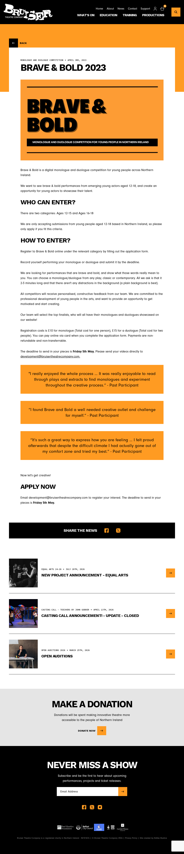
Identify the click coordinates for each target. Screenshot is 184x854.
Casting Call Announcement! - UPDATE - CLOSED (90, 615)
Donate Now (86, 730)
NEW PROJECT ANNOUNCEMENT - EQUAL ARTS (84, 575)
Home (99, 8)
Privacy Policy (131, 838)
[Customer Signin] (155, 8)
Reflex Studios (160, 838)
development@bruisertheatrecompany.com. (50, 356)
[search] (175, 12)
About (110, 8)
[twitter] (92, 807)
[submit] (122, 791)
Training (130, 15)
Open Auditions (57, 656)
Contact (132, 8)
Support (145, 8)
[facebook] (84, 807)
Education (108, 15)
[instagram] (100, 807)
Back (23, 43)
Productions (153, 15)
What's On (85, 15)
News (121, 8)
